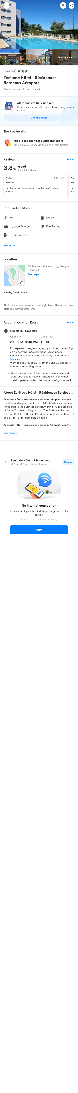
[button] (14, 275)
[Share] (71, 5)
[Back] (6, 5)
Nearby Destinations (16, 292)
